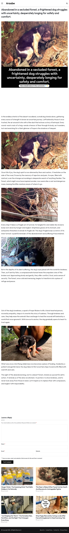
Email (3, 451)
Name (3, 444)
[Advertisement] (34, 102)
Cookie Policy (49, 530)
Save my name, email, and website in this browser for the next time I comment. (22, 458)
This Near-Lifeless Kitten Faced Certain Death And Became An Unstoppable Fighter (51, 488)
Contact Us (56, 530)
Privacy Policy (63, 530)
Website (38, 451)
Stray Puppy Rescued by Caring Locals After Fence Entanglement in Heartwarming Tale (50, 517)
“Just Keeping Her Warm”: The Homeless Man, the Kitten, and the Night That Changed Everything (16, 518)
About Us (42, 530)
